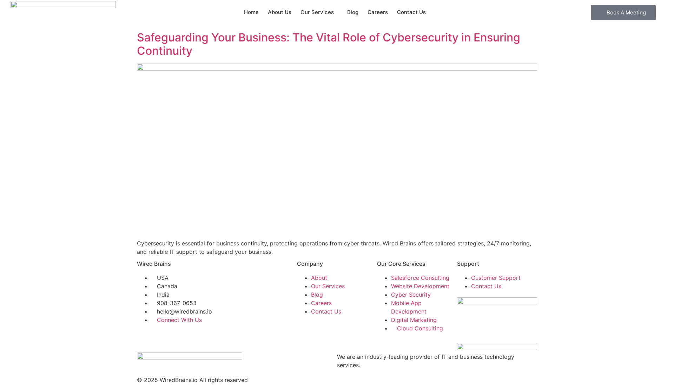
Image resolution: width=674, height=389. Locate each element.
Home (251, 12)
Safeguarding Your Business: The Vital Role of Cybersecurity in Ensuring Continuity (328, 44)
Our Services (317, 12)
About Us (279, 12)
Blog (352, 12)
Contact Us (411, 12)
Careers (378, 12)
